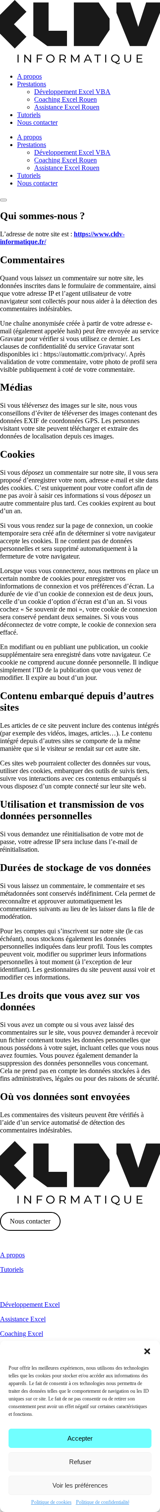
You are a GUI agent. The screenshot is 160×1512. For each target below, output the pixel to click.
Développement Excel (30, 1304)
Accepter (80, 1438)
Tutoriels (29, 114)
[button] (147, 1351)
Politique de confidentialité (102, 1502)
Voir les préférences (80, 1485)
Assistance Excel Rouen (66, 107)
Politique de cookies (51, 1502)
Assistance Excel (23, 1319)
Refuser (80, 1461)
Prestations (31, 84)
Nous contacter (37, 122)
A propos (29, 76)
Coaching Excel (21, 1333)
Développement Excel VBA (72, 91)
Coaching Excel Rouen (65, 99)
